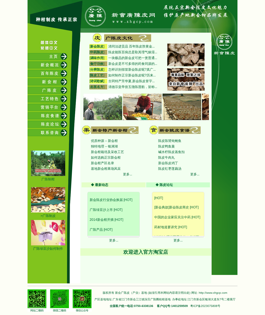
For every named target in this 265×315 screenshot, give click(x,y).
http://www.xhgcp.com (213, 292)
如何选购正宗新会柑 (106, 157)
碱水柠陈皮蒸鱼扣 (171, 152)
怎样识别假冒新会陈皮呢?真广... (132, 69)
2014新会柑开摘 (102, 214)
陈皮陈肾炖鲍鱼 (169, 141)
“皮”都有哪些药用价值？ (171, 231)
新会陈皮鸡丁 (168, 163)
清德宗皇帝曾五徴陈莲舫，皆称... (132, 87)
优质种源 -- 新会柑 (104, 141)
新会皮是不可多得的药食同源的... (132, 63)
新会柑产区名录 (102, 163)
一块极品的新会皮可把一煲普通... (132, 58)
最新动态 (101, 185)
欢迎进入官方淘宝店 (145, 252)
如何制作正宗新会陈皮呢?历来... (132, 75)
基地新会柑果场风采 (106, 168)
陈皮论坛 (166, 185)
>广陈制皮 (48, 216)
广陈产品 (96, 224)
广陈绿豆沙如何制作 (48, 248)
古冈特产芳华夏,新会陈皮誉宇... (131, 81)
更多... (127, 174)
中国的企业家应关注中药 (172, 211)
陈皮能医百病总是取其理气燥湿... (132, 52)
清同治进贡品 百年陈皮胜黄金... (131, 46)
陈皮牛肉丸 (166, 157)
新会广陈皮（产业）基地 (131, 292)
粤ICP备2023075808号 (205, 306)
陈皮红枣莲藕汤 (169, 168)
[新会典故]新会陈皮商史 (171, 201)
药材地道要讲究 (165, 221)
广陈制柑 (48, 179)
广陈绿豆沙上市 (101, 204)
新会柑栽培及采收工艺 (107, 152)
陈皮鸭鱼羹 (166, 146)
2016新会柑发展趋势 (105, 234)
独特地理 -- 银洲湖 (104, 146)
